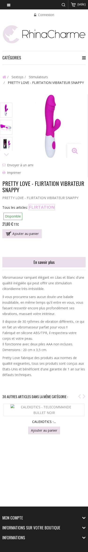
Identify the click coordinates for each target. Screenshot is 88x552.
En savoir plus (44, 262)
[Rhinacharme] (44, 34)
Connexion (45, 14)
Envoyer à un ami (20, 165)
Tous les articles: (15, 207)
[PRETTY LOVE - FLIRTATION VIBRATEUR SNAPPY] (6, 110)
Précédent (6, 98)
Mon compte (12, 518)
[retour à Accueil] (4, 77)
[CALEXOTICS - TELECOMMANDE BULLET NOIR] (44, 410)
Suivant (6, 155)
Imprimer (14, 172)
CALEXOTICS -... (44, 421)
